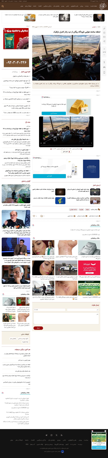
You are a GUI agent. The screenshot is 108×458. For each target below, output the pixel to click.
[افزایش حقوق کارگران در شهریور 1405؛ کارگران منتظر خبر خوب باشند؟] (16, 193)
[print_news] (104, 33)
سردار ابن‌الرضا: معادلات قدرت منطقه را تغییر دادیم (43, 190)
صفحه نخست (93, 6)
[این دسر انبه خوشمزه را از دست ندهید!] (29, 17)
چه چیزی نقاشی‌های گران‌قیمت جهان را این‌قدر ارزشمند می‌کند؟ (83, 16)
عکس (67, 6)
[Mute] (71, 177)
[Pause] (68, 177)
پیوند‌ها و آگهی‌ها (59, 444)
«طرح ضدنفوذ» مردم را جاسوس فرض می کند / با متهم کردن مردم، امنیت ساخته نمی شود (16, 287)
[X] (57, 435)
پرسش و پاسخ (49, 444)
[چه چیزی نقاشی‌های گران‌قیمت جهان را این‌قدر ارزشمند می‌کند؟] (99, 17)
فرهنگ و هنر (28, 6)
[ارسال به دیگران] (104, 37)
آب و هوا (32, 444)
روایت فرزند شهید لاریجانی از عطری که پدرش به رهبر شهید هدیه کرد (78, 190)
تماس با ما (11, 1)
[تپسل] (42, 97)
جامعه (35, 6)
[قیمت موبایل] (104, 72)
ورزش (81, 6)
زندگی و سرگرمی (48, 6)
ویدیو (62, 6)
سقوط (87, 209)
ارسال (38, 328)
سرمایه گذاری (54, 113)
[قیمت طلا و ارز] (104, 62)
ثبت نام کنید (99, 447)
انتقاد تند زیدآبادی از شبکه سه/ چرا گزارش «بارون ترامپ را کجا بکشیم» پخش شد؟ (17, 172)
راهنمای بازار (56, 6)
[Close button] (105, 431)
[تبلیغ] (16, 63)
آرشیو (6, 1)
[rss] (62, 435)
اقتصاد (40, 6)
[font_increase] (104, 49)
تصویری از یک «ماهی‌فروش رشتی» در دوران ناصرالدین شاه (16, 383)
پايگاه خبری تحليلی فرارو (50, 448)
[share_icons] (104, 41)
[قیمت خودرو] (104, 67)
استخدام (25, 1)
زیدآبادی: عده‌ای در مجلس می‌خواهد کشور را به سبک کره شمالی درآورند (78, 199)
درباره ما (15, 1)
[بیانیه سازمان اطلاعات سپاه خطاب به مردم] (60, 200)
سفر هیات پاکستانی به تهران (21, 76)
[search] (3, 6)
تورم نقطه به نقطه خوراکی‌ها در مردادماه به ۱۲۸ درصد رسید (16, 130)
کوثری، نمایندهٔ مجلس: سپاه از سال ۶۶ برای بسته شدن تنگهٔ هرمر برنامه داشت (17, 107)
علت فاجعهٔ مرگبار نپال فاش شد (20, 139)
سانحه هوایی (73, 209)
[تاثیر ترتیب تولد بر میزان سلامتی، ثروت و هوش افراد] (64, 17)
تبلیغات (20, 1)
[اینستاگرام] (51, 435)
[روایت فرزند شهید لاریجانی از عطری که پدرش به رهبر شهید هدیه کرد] (95, 191)
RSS (3, 1)
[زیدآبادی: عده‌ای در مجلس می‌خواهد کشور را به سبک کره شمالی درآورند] (95, 200)
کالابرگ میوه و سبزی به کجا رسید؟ (19, 87)
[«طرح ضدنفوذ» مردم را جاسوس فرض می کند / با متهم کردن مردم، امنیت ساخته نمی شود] (16, 274)
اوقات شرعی (40, 444)
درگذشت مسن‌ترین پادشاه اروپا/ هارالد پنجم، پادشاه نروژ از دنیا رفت (17, 159)
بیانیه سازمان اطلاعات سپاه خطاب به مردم (44, 198)
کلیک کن (49, 176)
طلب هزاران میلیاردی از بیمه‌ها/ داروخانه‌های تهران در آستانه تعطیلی (17, 355)
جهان (22, 6)
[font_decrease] (104, 55)
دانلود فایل (65, 152)
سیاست (87, 6)
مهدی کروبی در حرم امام (22, 150)
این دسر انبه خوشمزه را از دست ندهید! (14, 15)
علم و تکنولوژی (75, 6)
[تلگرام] (46, 435)
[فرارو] (102, 6)
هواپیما (81, 209)
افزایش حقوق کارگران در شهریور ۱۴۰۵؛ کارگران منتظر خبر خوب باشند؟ (16, 206)
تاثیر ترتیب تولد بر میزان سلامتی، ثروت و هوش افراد (48, 16)
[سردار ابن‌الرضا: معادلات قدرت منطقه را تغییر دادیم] (60, 191)
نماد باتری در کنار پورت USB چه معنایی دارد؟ (16, 113)
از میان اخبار (96, 185)
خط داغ (27, 122)
